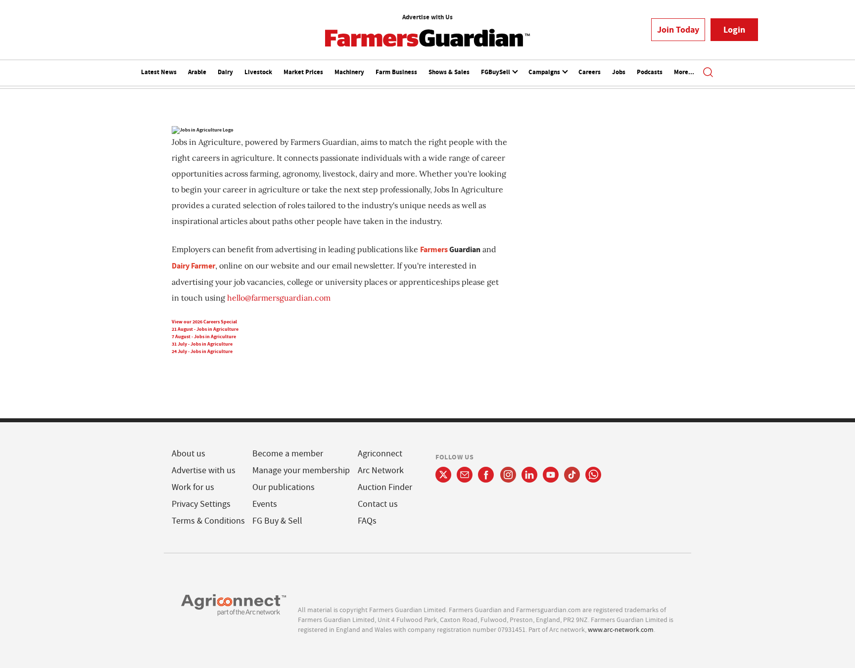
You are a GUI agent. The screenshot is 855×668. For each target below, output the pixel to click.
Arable (197, 72)
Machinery (349, 72)
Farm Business (396, 72)
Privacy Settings (201, 504)
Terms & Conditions (208, 521)
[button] (708, 73)
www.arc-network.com (621, 629)
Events (264, 504)
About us (188, 453)
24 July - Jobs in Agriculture (202, 351)
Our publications (283, 487)
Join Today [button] (678, 30)
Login (734, 30)
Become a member (287, 453)
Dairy (225, 72)
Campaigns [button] (545, 72)
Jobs (618, 72)
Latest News (159, 72)
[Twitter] (443, 475)
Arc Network (381, 470)
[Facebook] (486, 475)
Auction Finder (385, 487)
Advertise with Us (427, 17)
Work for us (193, 487)
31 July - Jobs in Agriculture (202, 344)
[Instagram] (508, 475)
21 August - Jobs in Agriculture (205, 329)
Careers (589, 72)
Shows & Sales (449, 72)
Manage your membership (301, 470)
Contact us (378, 504)
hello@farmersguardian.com (279, 298)
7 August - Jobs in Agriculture (204, 336)
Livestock (258, 72)
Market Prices (303, 72)
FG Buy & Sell (277, 521)
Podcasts (650, 72)
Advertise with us (204, 470)
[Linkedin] (529, 475)
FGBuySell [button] (496, 72)
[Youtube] (551, 475)
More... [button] (684, 72)
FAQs (367, 521)
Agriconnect (380, 453)
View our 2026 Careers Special (204, 321)
